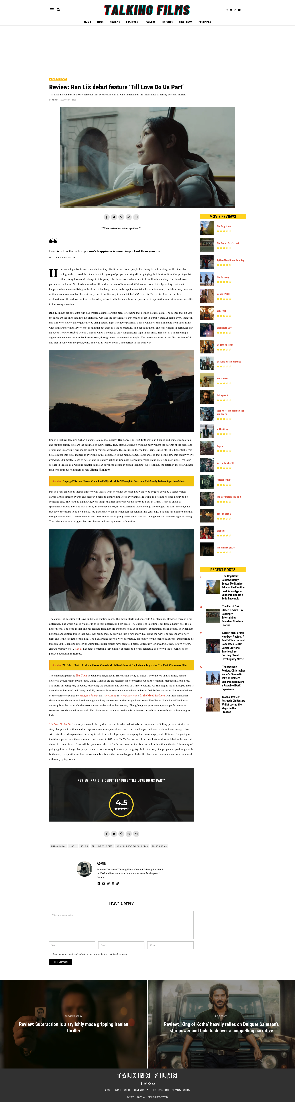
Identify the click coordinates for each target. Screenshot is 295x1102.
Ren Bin (84, 846)
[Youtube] (239, 10)
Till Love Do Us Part (61, 724)
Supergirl (221, 310)
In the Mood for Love (152, 695)
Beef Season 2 (224, 513)
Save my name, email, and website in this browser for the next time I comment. (90, 954)
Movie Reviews (58, 79)
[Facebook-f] (227, 10)
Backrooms (222, 378)
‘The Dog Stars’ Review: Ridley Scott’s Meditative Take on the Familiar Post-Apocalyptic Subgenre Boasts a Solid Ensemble (233, 587)
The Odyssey (223, 277)
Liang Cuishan (58, 846)
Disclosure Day (224, 327)
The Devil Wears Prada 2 (229, 496)
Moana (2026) (223, 294)
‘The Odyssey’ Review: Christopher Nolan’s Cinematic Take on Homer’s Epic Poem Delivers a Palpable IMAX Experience (233, 678)
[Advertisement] (147, 51)
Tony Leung (109, 695)
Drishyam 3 (222, 395)
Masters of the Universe (229, 361)
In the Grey (222, 429)
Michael (220, 530)
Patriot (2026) (224, 479)
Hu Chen (81, 675)
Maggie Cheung (89, 695)
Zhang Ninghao (159, 846)
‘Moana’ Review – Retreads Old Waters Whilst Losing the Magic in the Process (233, 704)
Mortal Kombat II (225, 463)
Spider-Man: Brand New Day (230, 260)
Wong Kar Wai (128, 695)
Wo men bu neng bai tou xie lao (132, 846)
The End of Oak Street (228, 243)
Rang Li (73, 846)
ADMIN (55, 100)
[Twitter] (231, 10)
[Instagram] (235, 10)
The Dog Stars (224, 226)
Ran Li (78, 648)
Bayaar (220, 446)
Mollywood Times (225, 344)
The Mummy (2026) (226, 547)
